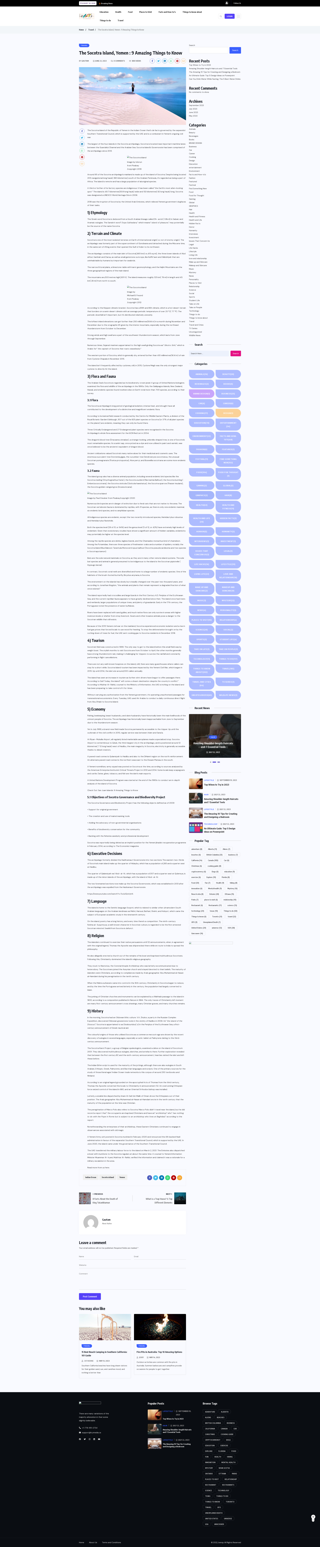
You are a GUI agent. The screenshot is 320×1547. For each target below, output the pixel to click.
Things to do (105, 20)
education (229, 871)
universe (217, 928)
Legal (191, 244)
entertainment (195, 167)
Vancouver (197, 933)
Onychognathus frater (113, 480)
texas (214, 911)
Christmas (196, 866)
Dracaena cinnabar (119, 439)
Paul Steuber (102, 498)
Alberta (212, 849)
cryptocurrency (198, 871)
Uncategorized (195, 332)
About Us (93, 1542)
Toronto (217, 916)
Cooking (192, 157)
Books (191, 139)
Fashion (192, 178)
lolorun (139, 162)
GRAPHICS (193, 206)
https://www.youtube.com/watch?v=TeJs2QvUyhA (110, 894)
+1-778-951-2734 (89, 1428)
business (233, 855)
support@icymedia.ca (91, 1432)
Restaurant (197, 905)
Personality (194, 279)
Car (190, 150)
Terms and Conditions (111, 1542)
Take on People (195, 307)
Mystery (192, 272)
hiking (233, 883)
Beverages (193, 136)
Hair (190, 209)
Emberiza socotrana (96, 483)
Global (191, 202)
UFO (194, 922)
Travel (120, 20)
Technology (194, 311)
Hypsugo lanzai (94, 565)
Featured (193, 181)
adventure (196, 849)
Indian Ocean (90, 1177)
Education (104, 12)
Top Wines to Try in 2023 (200, 65)
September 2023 (196, 105)
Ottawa (229, 894)
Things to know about (192, 12)
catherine (89, 1361)
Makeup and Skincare (198, 265)
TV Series (193, 328)
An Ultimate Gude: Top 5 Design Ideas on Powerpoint (212, 75)
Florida (226, 877)
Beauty (192, 132)
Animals (192, 129)
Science (192, 290)
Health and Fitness (197, 216)
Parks (194, 900)
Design (192, 160)
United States (198, 928)
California (196, 860)
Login (229, 16)
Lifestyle (192, 251)
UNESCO (108, 195)
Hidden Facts (194, 223)
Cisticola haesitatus (137, 483)
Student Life (194, 300)
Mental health (215, 888)
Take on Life (194, 304)
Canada (213, 860)
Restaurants (215, 905)
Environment (194, 171)
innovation (196, 888)
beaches (196, 855)
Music (191, 269)
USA (231, 928)
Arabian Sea (130, 147)
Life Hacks (193, 248)
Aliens (226, 849)
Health (118, 12)
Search (192, 45)
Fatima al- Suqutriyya (97, 924)
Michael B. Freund (135, 295)
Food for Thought (196, 195)
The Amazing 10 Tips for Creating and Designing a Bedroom (214, 72)
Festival (192, 185)
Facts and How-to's (197, 174)
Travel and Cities (196, 325)
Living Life (193, 255)
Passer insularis (175, 483)
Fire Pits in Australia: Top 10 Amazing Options (159, 1351)
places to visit (211, 900)
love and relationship (198, 258)
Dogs (215, 871)
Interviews (193, 234)
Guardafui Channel (108, 147)
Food (130, 12)
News (191, 276)
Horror (191, 227)
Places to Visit (145, 12)
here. (107, 1167)
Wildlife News (194, 335)
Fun (207, 883)
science (232, 905)
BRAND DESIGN (195, 143)
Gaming (192, 199)
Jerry (141, 1357)
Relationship (194, 286)
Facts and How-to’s (167, 12)
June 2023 (193, 112)
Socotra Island (108, 1177)
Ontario (214, 894)
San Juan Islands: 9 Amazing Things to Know (118, 790)
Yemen (122, 1177)
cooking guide (214, 866)
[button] (212, 762)
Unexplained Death (211, 922)
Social (191, 293)
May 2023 (193, 116)
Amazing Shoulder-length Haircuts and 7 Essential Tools (213, 68)
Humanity (193, 230)
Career (192, 153)
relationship (230, 900)
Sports (192, 297)
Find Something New (198, 188)
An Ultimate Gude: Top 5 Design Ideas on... (131, 3)
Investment (194, 237)
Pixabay (135, 165)
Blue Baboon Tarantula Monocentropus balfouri (122, 548)
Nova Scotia (197, 894)
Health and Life (195, 220)
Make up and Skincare (198, 262)
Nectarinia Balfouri (153, 480)
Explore (211, 877)
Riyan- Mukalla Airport (100, 739)
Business (193, 146)
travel (232, 916)
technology (197, 911)
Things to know (198, 916)
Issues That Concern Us (199, 241)
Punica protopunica (119, 460)
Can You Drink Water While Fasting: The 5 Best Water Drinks (214, 79)
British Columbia (214, 855)
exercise (196, 877)
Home (81, 29)
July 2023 (193, 109)
